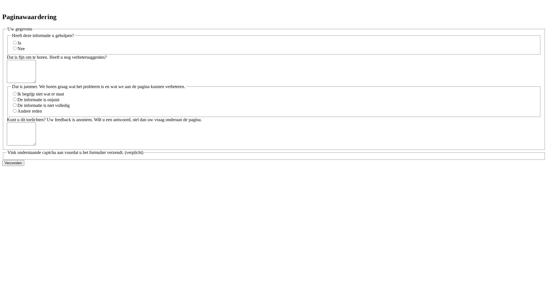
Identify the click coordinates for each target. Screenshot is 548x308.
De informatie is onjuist (38, 99)
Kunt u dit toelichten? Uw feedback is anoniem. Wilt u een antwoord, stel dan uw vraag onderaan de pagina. (104, 119)
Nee (21, 48)
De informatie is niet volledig (43, 105)
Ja (19, 42)
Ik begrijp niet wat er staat (40, 94)
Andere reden (29, 111)
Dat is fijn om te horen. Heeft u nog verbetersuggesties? (57, 57)
